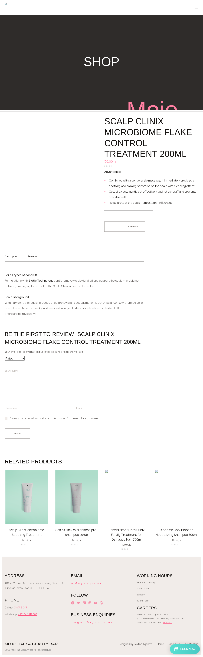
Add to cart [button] (42, 517)
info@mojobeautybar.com (86, 583)
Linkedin (167, 622)
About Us (174, 644)
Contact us (191, 644)
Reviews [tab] (32, 256)
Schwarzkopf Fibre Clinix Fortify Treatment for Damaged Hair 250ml (126, 534)
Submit (17, 433)
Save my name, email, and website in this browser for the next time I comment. (54, 418)
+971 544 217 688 (27, 614)
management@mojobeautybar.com (91, 622)
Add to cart (133, 226)
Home (160, 644)
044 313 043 (20, 607)
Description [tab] (11, 256)
